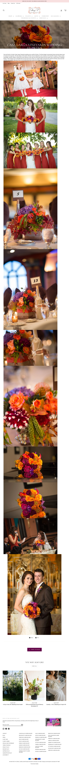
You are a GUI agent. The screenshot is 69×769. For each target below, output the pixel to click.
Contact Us (13, 3)
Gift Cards (18, 3)
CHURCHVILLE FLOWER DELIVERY (25, 733)
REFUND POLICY (6, 749)
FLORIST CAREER (6, 741)
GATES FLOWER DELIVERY (40, 735)
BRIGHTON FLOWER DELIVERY (54, 733)
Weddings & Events (28, 18)
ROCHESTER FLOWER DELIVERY (54, 748)
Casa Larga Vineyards (20, 54)
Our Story (4, 3)
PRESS (4, 737)
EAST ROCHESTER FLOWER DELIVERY (53, 736)
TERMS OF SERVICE (6, 745)
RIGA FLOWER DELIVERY (24, 739)
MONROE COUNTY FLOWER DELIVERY (24, 751)
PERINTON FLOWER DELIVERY (25, 737)
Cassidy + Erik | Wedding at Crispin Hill (56, 704)
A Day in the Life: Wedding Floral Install (13, 704)
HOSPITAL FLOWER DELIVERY (39, 747)
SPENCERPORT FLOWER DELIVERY (40, 740)
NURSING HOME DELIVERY (40, 749)
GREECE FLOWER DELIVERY (53, 740)
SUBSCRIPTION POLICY (7, 752)
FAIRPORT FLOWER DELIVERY (54, 738)
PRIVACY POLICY (6, 747)
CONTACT (5, 733)
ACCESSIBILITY (6, 754)
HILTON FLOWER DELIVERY (24, 749)
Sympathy (45, 16)
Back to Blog (35, 649)
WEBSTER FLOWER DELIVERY (54, 750)
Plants (28, 16)
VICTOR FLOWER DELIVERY (40, 742)
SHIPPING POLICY (6, 751)
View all (34, 666)
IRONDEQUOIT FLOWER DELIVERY (54, 744)
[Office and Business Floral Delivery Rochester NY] (34, 686)
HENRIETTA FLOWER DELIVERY (54, 742)
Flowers (19, 16)
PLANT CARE (5, 739)
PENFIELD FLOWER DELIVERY (41, 737)
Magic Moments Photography (44, 60)
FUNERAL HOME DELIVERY (40, 744)
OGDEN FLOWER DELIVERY (24, 745)
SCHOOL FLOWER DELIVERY (40, 751)
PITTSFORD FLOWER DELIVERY (54, 746)
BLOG (4, 735)
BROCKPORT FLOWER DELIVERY (25, 735)
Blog (8, 3)
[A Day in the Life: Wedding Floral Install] (13, 686)
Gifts (36, 16)
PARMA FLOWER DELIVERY (24, 743)
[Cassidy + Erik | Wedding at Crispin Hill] (56, 686)
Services (42, 18)
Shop (11, 16)
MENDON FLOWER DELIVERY (24, 747)
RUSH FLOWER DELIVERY (24, 741)
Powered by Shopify (34, 763)
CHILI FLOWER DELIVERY (40, 733)
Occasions (55, 16)
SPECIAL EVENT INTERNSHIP (8, 743)
